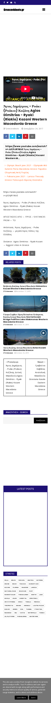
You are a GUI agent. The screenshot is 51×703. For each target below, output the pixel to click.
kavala (7, 598)
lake (41, 594)
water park (34, 616)
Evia (21, 609)
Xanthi (33, 594)
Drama (18, 605)
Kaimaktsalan (9, 594)
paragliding (22, 616)
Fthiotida (38, 609)
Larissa (34, 587)
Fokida (41, 613)
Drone (6, 584)
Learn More (21, 697)
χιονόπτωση (33, 584)
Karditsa (23, 598)
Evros (20, 602)
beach (13, 580)
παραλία (21, 580)
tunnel (29, 609)
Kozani (7, 587)
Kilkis (15, 598)
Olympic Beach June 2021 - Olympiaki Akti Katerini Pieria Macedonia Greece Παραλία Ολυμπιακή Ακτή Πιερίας (26, 169)
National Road (10, 591)
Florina (16, 587)
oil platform (9, 616)
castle (22, 613)
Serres (15, 609)
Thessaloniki (23, 594)
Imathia (30, 580)
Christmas (33, 598)
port (31, 591)
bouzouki (22, 591)
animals (27, 605)
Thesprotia (8, 605)
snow (14, 584)
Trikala (28, 602)
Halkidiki (25, 587)
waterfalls (32, 613)
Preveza (37, 602)
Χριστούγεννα (9, 602)
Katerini (39, 580)
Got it (33, 697)
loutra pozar (38, 605)
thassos (22, 584)
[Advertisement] (25, 45)
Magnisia (8, 613)
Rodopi (7, 609)
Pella (6, 580)
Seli (15, 613)
